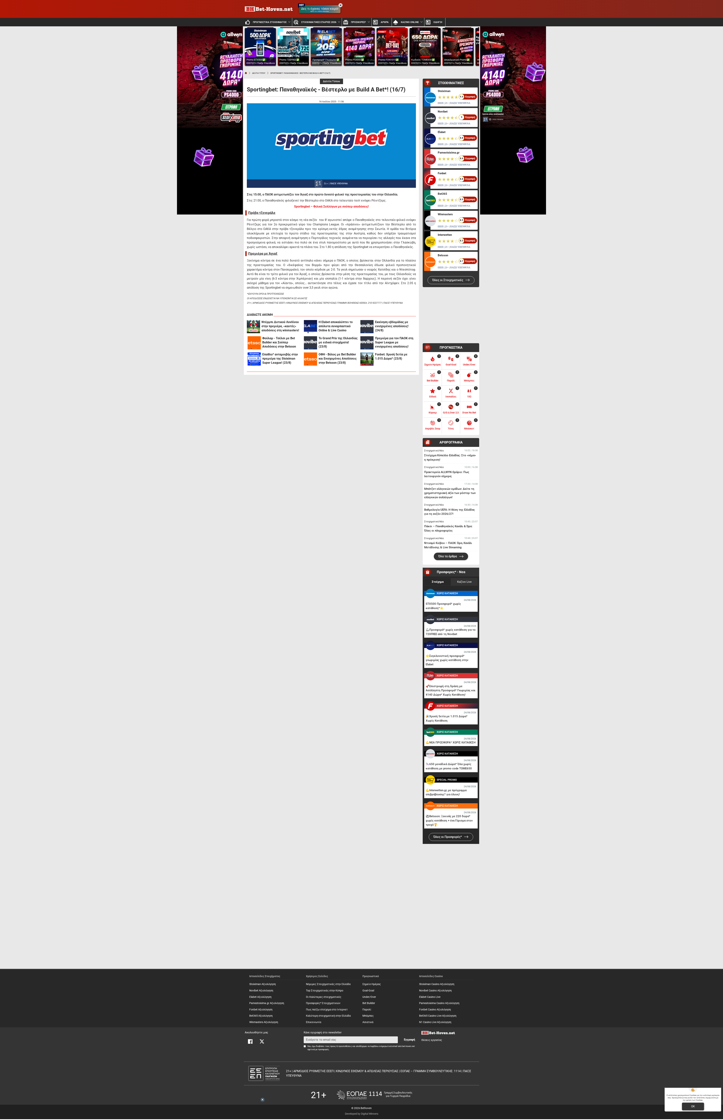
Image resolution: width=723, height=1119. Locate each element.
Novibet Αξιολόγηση (261, 990)
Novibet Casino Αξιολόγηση (435, 990)
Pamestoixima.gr (448, 152)
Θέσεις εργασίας (431, 1040)
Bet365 (442, 194)
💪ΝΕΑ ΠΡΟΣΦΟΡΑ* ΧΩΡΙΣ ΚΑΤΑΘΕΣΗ (451, 742)
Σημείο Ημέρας (371, 984)
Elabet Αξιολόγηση (260, 997)
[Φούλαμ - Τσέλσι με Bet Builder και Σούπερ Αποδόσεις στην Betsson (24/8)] (254, 342)
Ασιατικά (367, 1022)
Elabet (441, 132)
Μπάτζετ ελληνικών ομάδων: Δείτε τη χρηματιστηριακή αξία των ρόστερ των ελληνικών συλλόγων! (450, 493)
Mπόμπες (368, 1015)
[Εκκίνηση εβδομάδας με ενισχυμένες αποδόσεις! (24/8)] (367, 326)
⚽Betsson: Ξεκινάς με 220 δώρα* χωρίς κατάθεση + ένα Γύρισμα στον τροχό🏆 (449, 820)
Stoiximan (444, 91)
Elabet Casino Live (429, 997)
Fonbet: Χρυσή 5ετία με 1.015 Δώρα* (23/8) (391, 356)
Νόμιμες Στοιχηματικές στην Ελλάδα (328, 984)
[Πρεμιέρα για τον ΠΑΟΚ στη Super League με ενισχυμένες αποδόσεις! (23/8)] (367, 342)
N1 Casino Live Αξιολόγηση (435, 1022)
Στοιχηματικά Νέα (434, 450)
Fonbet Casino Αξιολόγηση (435, 1009)
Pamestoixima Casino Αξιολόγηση (439, 1003)
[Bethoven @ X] (262, 1041)
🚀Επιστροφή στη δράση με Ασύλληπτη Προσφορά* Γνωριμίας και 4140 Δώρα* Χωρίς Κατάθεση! (450, 690)
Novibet (443, 111)
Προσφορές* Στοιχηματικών (323, 1003)
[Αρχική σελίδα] (246, 73)
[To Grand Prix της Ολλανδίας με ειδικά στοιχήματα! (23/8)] (310, 342)
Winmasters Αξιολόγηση (263, 1022)
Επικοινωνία (313, 1022)
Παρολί (366, 1009)
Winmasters (445, 214)
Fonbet (442, 173)
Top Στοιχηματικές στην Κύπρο (324, 990)
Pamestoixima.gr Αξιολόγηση (266, 1003)
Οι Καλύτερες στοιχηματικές (323, 997)
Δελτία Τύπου (331, 81)
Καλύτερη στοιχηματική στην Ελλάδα (328, 1015)
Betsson (443, 255)
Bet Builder (368, 1003)
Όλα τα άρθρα (448, 556)
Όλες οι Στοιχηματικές (448, 280)
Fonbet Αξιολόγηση (260, 1009)
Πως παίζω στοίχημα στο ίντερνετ (327, 1009)
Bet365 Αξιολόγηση (261, 1015)
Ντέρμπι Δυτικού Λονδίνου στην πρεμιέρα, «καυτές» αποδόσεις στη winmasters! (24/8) (280, 326)
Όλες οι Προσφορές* (448, 837)
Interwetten (445, 235)
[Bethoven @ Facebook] (250, 1041)
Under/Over (369, 997)
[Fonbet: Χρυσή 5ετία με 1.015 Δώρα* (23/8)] (367, 359)
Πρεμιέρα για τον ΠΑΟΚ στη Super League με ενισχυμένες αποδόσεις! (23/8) (394, 342)
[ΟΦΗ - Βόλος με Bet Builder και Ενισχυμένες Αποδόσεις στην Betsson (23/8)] (310, 359)
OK (693, 1106)
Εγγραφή (409, 1039)
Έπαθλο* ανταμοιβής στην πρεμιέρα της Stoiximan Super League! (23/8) (280, 358)
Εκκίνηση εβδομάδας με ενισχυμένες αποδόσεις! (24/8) (391, 326)
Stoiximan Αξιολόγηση (262, 984)
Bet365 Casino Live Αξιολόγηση (437, 1015)
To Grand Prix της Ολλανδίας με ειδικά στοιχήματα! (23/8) (338, 342)
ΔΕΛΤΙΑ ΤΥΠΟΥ (258, 73)
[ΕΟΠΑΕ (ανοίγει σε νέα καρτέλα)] (374, 1095)
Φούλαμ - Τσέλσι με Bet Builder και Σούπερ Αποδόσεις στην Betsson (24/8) (279, 342)
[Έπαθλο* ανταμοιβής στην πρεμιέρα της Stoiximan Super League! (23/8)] (254, 359)
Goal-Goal (368, 990)
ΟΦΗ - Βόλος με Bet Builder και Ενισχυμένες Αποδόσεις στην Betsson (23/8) (338, 358)
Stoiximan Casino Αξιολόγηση (436, 984)
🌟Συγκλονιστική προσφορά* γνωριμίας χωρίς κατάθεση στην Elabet (447, 660)
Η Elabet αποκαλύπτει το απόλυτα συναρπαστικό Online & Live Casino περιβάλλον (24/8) (336, 326)
